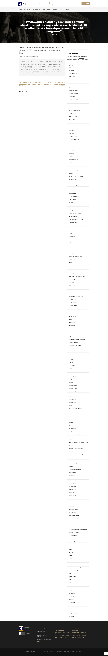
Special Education (72, 512)
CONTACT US (86, 3)
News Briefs (71, 422)
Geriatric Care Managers (73, 268)
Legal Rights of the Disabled (74, 351)
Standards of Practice (73, 535)
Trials (70, 573)
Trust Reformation (72, 576)
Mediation (71, 382)
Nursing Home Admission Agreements (76, 434)
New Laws (70, 419)
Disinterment (71, 182)
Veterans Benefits (72, 610)
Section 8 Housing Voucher (74, 495)
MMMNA (70, 411)
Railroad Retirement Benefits (74, 478)
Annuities (70, 84)
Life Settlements (72, 365)
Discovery (71, 173)
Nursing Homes (72, 439)
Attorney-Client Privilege (73, 99)
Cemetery (71, 125)
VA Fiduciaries (71, 605)
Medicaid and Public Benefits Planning (79, 628)
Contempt (71, 156)
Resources (55, 9)
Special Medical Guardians (74, 515)
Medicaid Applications (73, 396)
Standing (70, 538)
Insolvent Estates (72, 308)
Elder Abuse (71, 202)
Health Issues (71, 288)
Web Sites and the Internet (74, 613)
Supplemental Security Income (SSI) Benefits (77, 543)
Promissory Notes (72, 466)
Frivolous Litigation (72, 259)
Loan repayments (72, 371)
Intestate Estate (72, 322)
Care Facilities (71, 122)
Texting (70, 555)
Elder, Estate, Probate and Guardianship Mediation (78, 208)
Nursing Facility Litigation (73, 431)
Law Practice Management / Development (77, 339)
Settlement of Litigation (73, 501)
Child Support (71, 133)
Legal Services (27, 9)
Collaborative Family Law (73, 142)
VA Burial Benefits (72, 599)
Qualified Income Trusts (73, 475)
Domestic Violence (72, 199)
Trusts (70, 582)
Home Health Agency (73, 290)
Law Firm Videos (72, 336)
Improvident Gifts (72, 299)
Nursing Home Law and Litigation (61, 637)
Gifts (70, 270)
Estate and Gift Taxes (73, 228)
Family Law (71, 245)
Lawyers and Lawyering (73, 342)
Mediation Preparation (73, 388)
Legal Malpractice (72, 348)
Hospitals (70, 293)
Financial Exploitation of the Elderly (75, 256)
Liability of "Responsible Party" (74, 353)
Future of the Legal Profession (74, 265)
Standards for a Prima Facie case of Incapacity (78, 529)
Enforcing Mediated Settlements (75, 213)
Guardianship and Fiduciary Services (79, 632)
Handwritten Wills (72, 285)
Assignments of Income (73, 90)
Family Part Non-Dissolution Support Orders (77, 248)
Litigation (70, 368)
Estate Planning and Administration (79, 637)
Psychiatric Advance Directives (75, 469)
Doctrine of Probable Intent (74, 196)
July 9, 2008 (54, 34)
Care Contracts (72, 119)
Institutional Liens (72, 311)
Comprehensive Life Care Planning (79, 635)
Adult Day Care (72, 76)
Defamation (71, 167)
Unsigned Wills (71, 596)
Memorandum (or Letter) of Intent (75, 408)
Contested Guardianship (73, 159)
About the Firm (36, 9)
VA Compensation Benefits (74, 602)
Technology (71, 552)
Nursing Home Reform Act (74, 436)
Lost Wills (70, 379)
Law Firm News (71, 333)
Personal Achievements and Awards (76, 448)
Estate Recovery (72, 236)
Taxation (70, 549)
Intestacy (70, 319)
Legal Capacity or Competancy (75, 345)
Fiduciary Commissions (73, 253)
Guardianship (71, 282)
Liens (70, 356)
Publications (59, 651)
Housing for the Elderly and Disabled (76, 296)
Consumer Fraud (72, 153)
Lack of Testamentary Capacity (75, 328)
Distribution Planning (73, 185)
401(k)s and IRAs (72, 67)
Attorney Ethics (72, 96)
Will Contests (71, 616)
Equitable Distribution (73, 216)
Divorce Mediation (72, 193)
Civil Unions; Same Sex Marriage (75, 139)
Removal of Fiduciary (73, 483)
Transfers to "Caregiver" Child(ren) (75, 567)
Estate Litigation (72, 230)
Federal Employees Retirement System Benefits (78, 250)
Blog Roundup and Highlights (74, 110)
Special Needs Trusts (73, 521)
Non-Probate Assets (72, 428)
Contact (67, 9)
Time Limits (71, 558)
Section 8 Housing (72, 492)
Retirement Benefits (73, 486)
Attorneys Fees (72, 102)
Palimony (70, 445)
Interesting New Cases (73, 316)
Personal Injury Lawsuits (73, 451)
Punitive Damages (72, 472)
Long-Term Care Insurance (74, 373)
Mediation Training (72, 391)
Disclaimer (54, 654)
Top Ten (70, 561)
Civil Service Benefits (73, 136)
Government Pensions (73, 273)
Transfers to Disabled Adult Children (76, 570)
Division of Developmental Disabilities (76, 187)
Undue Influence (72, 593)
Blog (61, 9)
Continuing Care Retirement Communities (77, 165)
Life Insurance (71, 362)
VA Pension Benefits (72, 608)
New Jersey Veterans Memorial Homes (76, 416)
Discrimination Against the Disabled (76, 176)
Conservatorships (72, 150)
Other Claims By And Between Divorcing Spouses (78, 442)
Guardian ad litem (72, 279)
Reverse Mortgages (72, 489)
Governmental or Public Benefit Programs (77, 276)
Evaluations (71, 239)
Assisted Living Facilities (73, 93)
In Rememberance (72, 302)
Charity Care (71, 127)
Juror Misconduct (72, 325)
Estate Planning (72, 233)
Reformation (71, 480)
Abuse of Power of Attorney (74, 73)
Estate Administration (73, 222)
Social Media (71, 506)
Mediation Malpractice (73, 385)
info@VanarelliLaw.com (55, 4)
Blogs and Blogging (72, 113)
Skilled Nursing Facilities (73, 503)
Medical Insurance (72, 402)
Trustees (70, 579)
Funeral (70, 262)
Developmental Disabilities (74, 170)
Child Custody (71, 130)
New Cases (71, 414)
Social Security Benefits (73, 509)
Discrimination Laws (72, 179)
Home (20, 9)
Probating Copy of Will (73, 463)
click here (81, 58)
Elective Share (71, 210)
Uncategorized (71, 587)
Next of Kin (71, 425)
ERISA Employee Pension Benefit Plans (76, 219)
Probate (70, 460)
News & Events (46, 9)
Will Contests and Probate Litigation (62, 635)
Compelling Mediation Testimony (75, 147)
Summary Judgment (73, 541)
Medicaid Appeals (75, 630)
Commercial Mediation (73, 145)
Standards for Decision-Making (75, 532)
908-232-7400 (43, 4)
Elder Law (70, 205)
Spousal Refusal (72, 523)
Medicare (70, 405)
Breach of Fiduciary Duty (73, 116)
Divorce (70, 190)
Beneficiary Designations (73, 104)
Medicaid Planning (72, 399)
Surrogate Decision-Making (74, 546)
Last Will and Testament (73, 331)
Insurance (71, 313)
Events (70, 242)
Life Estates (71, 359)
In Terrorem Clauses (73, 305)
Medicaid (70, 394)
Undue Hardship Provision (73, 590)
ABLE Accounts (71, 70)
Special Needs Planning (73, 518)
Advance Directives (72, 79)
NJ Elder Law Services (59, 628)
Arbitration (71, 87)
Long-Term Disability (73, 376)
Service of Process (72, 498)
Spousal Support (72, 526)
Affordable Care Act (73, 82)
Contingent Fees (72, 162)
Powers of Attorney (72, 458)
